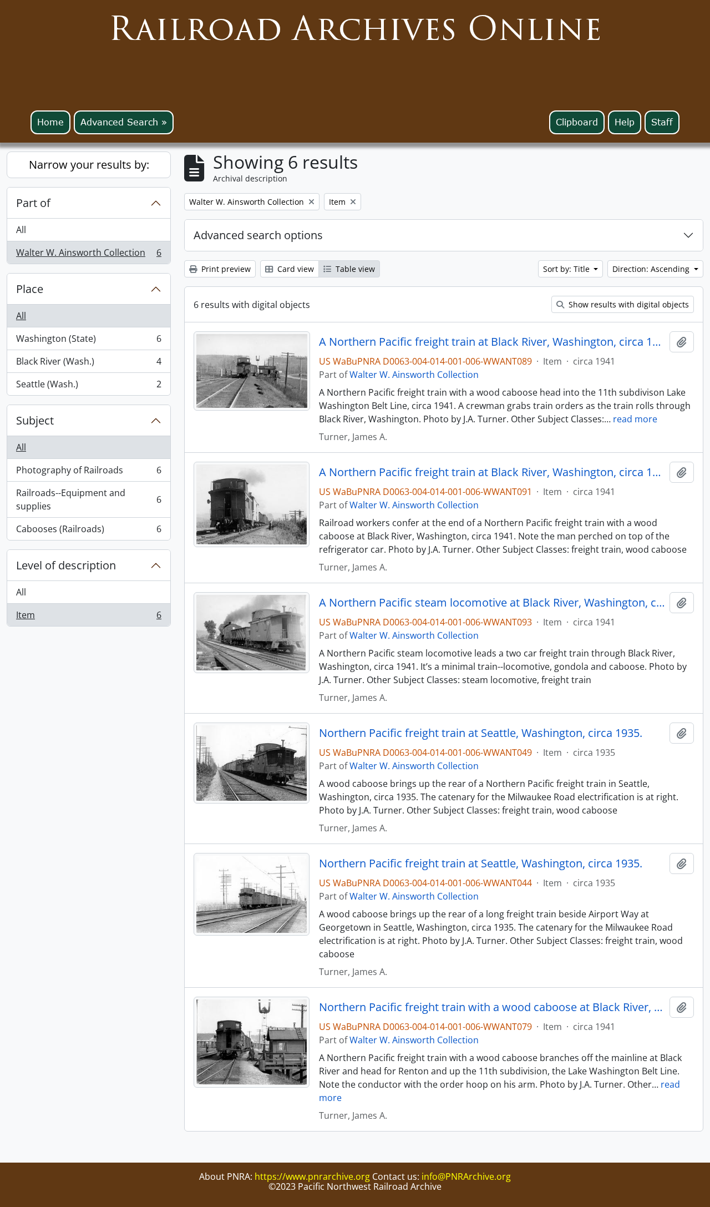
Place (29, 288)
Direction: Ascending (652, 269)
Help (625, 122)
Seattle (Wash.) (88, 386)
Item (88, 617)
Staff (662, 122)
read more (635, 419)
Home (50, 122)
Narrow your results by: (89, 164)
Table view (354, 269)
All (21, 230)
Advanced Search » (123, 122)
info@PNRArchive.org (466, 1176)
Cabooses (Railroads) (88, 531)
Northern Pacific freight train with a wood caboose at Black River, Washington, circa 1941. (492, 1007)
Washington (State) (88, 341)
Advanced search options (258, 235)
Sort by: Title (567, 269)
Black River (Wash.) (88, 364)
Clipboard (577, 122)
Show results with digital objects (627, 304)
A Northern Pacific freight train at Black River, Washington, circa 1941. (492, 342)
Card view (294, 269)
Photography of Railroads (88, 473)
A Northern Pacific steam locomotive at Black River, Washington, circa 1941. (492, 602)
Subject (35, 420)
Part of (33, 202)
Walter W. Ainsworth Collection (88, 255)
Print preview (225, 269)
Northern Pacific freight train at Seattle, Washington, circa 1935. (480, 733)
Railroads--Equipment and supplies (88, 499)
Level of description (66, 565)
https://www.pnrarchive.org (312, 1176)
